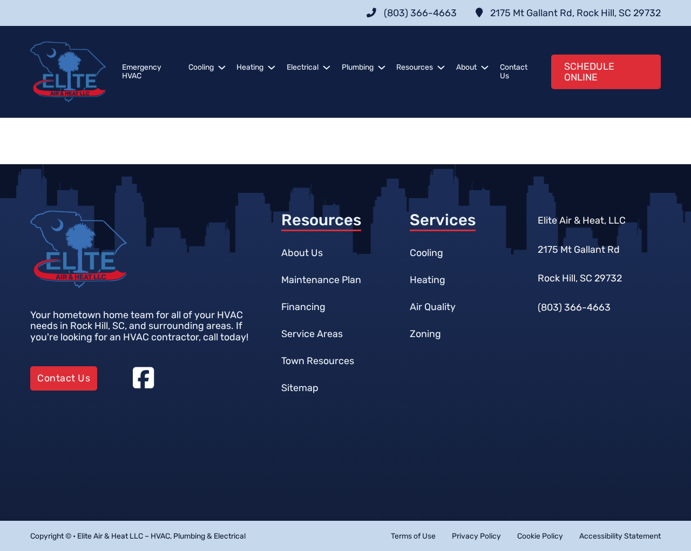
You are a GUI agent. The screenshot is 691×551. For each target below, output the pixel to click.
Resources (414, 67)
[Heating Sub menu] (271, 67)
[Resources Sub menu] (441, 67)
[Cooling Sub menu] (222, 67)
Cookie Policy (540, 536)
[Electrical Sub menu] (326, 67)
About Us (302, 252)
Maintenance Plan (321, 279)
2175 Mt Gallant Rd (579, 249)
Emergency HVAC (141, 71)
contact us (63, 378)
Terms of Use (413, 536)
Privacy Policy (476, 536)
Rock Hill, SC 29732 (580, 278)
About (466, 67)
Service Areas (312, 333)
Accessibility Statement (620, 536)
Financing (303, 306)
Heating (249, 67)
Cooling (201, 67)
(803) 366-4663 (574, 307)
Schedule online (589, 72)
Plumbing (358, 67)
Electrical (303, 67)
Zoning (425, 333)
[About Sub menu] (484, 67)
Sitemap (300, 387)
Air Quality (433, 306)
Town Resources (317, 360)
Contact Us (513, 71)
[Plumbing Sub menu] (381, 67)
